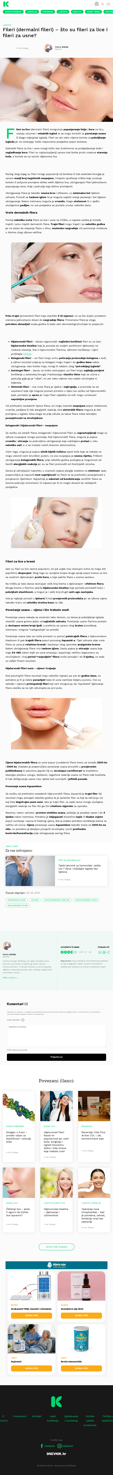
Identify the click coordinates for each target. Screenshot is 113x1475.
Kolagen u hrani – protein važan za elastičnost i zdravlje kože (18, 1137)
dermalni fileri (17, 900)
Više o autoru (9, 978)
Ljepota (63, 12)
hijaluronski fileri (87, 900)
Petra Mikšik (9, 954)
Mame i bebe (93, 12)
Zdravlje (32, 12)
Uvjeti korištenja (52, 1418)
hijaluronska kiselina (58, 900)
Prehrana (48, 12)
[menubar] (97, 4)
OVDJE (27, 353)
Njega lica (49, 1126)
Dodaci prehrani (15, 1126)
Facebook (49, 1445)
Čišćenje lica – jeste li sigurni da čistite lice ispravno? (18, 1212)
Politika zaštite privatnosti (90, 1421)
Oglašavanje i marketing (71, 1418)
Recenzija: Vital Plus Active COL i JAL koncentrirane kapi (93, 1135)
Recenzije (87, 1126)
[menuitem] (97, 4)
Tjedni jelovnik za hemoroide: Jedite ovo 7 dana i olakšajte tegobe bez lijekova (79, 868)
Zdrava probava (13, 12)
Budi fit (77, 12)
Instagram (67, 1445)
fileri (36, 900)
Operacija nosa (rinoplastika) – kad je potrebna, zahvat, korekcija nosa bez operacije (93, 1215)
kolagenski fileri (18, 905)
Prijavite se (57, 1057)
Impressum (20, 1416)
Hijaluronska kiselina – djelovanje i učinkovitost (56, 1212)
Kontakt (36, 1416)
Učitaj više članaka (56, 1247)
